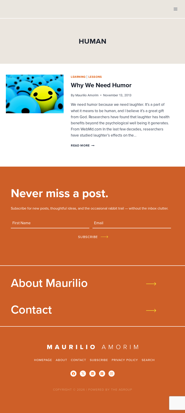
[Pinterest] (102, 374)
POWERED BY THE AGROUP (110, 389)
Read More (83, 145)
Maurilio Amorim (87, 95)
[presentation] (35, 94)
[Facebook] (73, 374)
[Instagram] (112, 374)
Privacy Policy (125, 360)
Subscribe (99, 360)
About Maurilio (49, 282)
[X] (83, 374)
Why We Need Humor (101, 85)
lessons (95, 76)
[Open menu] (175, 8)
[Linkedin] (92, 374)
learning (78, 76)
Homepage (43, 360)
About (61, 360)
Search (148, 360)
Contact (31, 309)
